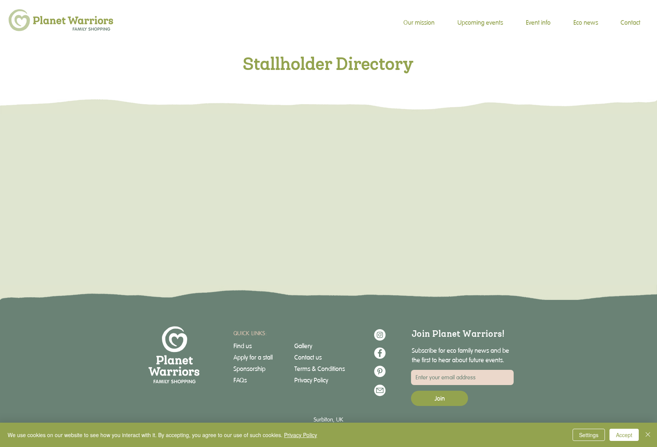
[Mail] (380, 390)
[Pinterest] (380, 371)
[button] (538, 22)
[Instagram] (380, 335)
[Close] (647, 435)
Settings (588, 435)
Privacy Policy (300, 435)
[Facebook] (380, 353)
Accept (624, 435)
